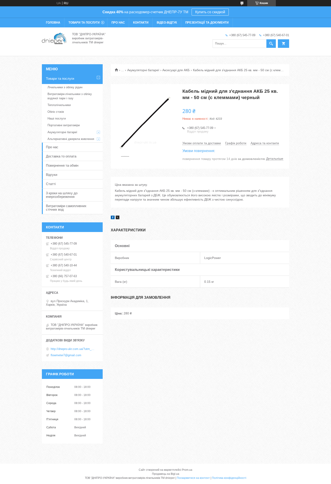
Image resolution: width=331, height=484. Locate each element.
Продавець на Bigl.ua (165, 473)
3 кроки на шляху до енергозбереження (61, 195)
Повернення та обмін (62, 165)
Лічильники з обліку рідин (65, 87)
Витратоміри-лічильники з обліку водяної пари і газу (70, 96)
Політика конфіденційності (229, 478)
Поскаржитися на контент (193, 478)
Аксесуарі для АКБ (176, 70)
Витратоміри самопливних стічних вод (66, 207)
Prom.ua (187, 469)
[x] (117, 218)
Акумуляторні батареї (143, 70)
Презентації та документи (207, 22)
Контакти (140, 22)
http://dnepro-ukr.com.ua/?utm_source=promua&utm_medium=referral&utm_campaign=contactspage (73, 349)
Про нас (118, 22)
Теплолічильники (59, 105)
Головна (53, 22)
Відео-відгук (167, 22)
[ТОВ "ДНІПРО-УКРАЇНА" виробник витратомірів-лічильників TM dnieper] (54, 38)
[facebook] (113, 218)
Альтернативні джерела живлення (71, 139)
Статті (51, 184)
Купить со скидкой (210, 12)
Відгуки (51, 175)
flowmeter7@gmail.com (66, 355)
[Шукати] (271, 43)
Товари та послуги (84, 22)
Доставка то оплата (61, 156)
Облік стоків (56, 111)
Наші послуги (57, 118)
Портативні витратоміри (64, 125)
